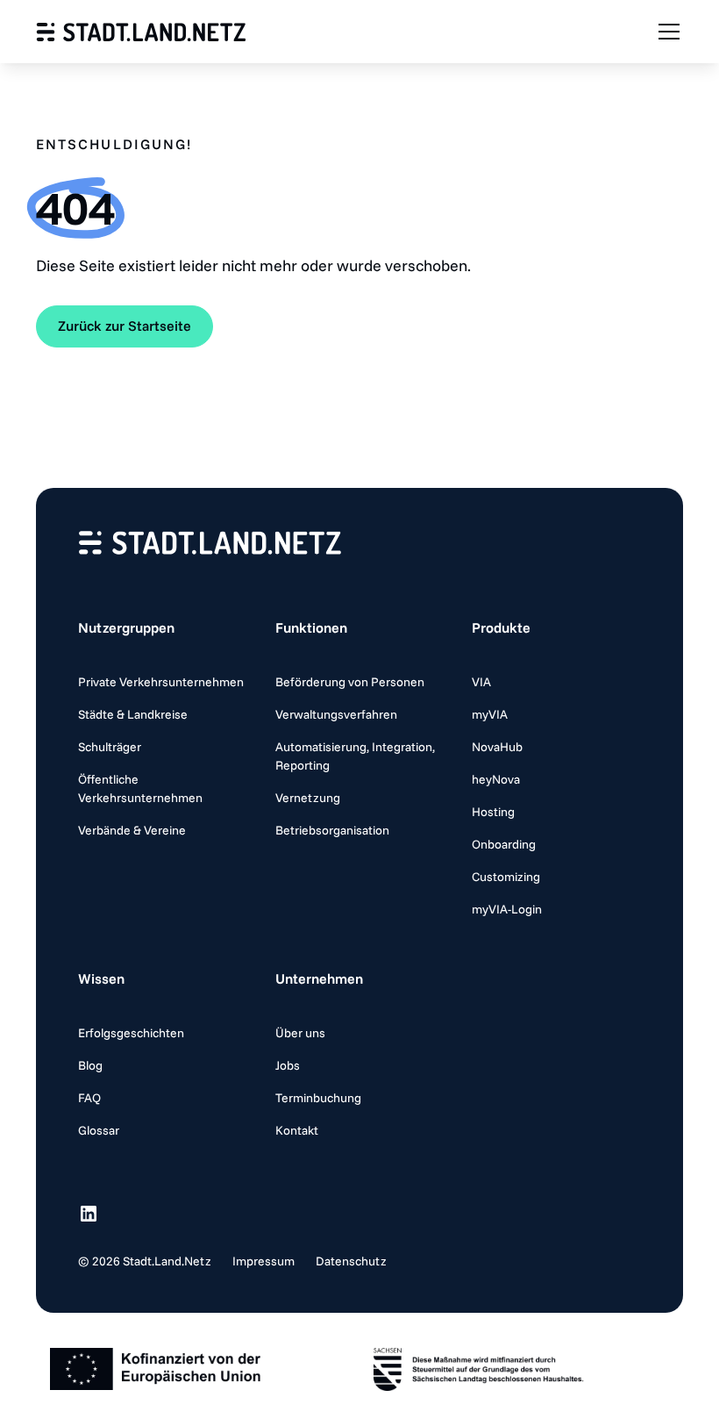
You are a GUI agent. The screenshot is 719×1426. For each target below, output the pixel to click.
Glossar (98, 1130)
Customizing (506, 877)
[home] (141, 32)
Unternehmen (319, 978)
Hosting (493, 812)
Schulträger (109, 747)
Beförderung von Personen (349, 682)
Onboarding (504, 844)
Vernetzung (307, 798)
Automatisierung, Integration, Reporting (355, 756)
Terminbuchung (318, 1098)
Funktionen (311, 627)
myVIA (490, 714)
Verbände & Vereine (132, 830)
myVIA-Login (507, 909)
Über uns (300, 1033)
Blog (90, 1065)
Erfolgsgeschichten (131, 1033)
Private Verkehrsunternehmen (161, 682)
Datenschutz (351, 1261)
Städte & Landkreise (133, 714)
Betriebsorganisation (332, 830)
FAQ (89, 1098)
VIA (481, 682)
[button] (665, 32)
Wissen (101, 978)
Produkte (501, 627)
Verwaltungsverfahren (336, 714)
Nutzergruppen (126, 627)
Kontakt (296, 1130)
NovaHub (497, 747)
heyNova (496, 779)
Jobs (287, 1065)
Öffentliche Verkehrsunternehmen (140, 788)
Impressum (263, 1261)
